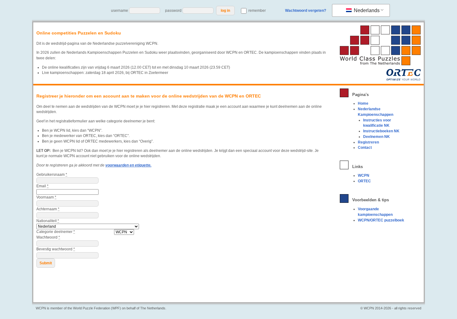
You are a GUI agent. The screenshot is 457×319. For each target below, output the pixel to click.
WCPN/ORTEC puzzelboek (381, 220)
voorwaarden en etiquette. (128, 165)
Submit (45, 263)
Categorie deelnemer (55, 232)
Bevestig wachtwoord (55, 249)
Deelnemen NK (376, 136)
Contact (365, 147)
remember (256, 10)
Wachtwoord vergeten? (305, 10)
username (119, 10)
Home (363, 103)
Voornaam (46, 197)
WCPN (363, 175)
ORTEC (364, 181)
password (173, 10)
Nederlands (366, 10)
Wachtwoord (48, 237)
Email (42, 186)
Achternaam (47, 209)
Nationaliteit (47, 221)
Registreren (368, 142)
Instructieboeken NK (381, 131)
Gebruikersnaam (51, 174)
